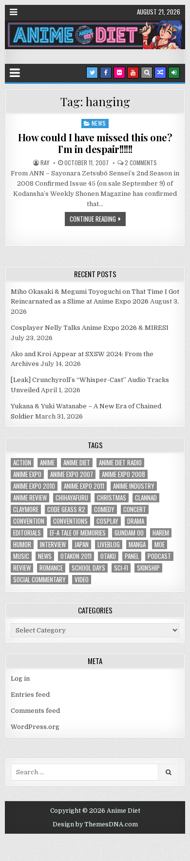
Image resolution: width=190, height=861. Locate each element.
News (99, 123)
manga (137, 544)
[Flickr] (119, 72)
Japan (82, 544)
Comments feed (35, 710)
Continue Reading (93, 219)
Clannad (146, 497)
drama (135, 521)
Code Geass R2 (66, 509)
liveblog (108, 544)
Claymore (25, 509)
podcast (159, 556)
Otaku (108, 556)
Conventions (70, 521)
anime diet (76, 462)
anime (47, 462)
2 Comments (141, 163)
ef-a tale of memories (78, 532)
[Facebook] (106, 72)
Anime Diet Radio (120, 462)
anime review (30, 497)
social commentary (39, 579)
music (21, 556)
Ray (44, 163)
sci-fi (121, 568)
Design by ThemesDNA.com (95, 824)
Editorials (27, 532)
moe (159, 544)
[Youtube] (133, 72)
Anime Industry (133, 486)
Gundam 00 (129, 532)
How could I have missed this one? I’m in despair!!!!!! (95, 143)
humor (22, 544)
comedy (104, 509)
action (22, 462)
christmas (111, 497)
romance (51, 568)
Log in (20, 678)
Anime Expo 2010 (34, 486)
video (82, 579)
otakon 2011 (76, 556)
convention (28, 521)
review (22, 568)
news (45, 556)
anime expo (27, 474)
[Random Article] (160, 72)
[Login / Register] (174, 72)
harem (160, 532)
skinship (148, 568)
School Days (88, 568)
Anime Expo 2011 (84, 486)
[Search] (146, 72)
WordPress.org (35, 726)
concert (134, 509)
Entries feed (30, 694)
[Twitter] (92, 72)
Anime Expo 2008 (123, 474)
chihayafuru (72, 497)
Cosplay (107, 521)
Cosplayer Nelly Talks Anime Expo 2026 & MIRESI (90, 327)
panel (132, 556)
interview (53, 544)
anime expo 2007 (71, 474)
